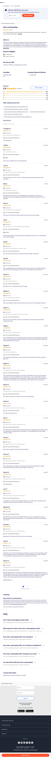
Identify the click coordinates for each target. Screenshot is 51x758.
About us (4, 733)
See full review (7, 580)
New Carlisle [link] (17, 6)
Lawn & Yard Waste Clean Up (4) (37, 111)
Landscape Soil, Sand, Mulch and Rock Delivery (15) (16, 106)
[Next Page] (32, 586)
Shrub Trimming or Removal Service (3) (13, 114)
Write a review (39, 87)
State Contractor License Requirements (12, 598)
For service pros (6, 725)
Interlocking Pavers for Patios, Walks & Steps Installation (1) (17, 117)
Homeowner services (7, 720)
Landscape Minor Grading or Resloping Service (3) (16, 111)
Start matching (28, 15)
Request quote (25, 755)
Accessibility (32, 747)
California (22, 747)
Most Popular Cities (6, 683)
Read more (6, 48)
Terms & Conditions (34, 750)
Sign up (25, 698)
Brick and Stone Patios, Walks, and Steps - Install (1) (16, 109)
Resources (4, 729)
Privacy (17, 747)
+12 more (20, 34)
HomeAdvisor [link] (6, 6)
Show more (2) (7, 120)
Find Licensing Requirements (16, 604)
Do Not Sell (26, 747)
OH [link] (11, 6)
